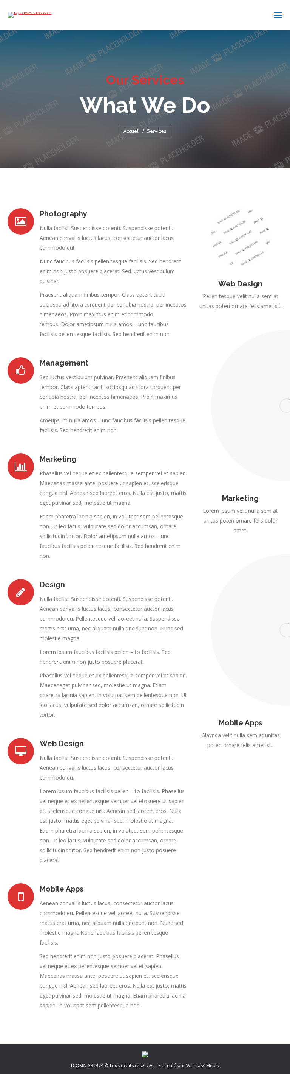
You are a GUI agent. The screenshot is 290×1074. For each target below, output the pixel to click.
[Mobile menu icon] (277, 15)
